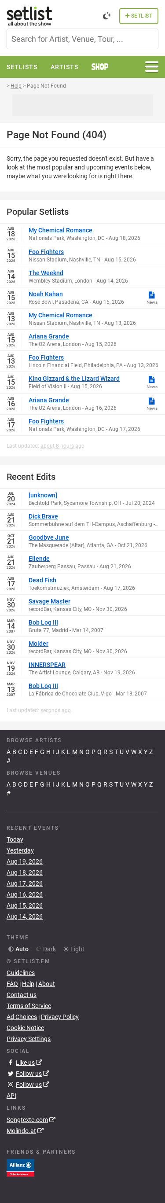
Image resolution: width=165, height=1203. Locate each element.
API (11, 1095)
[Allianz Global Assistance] (20, 1166)
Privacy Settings (29, 1038)
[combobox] (82, 39)
